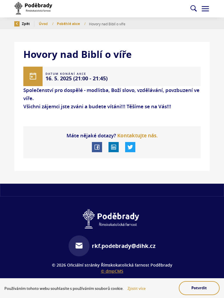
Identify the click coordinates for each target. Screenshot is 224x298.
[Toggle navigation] (205, 8)
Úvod (44, 23)
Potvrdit (199, 287)
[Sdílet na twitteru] (130, 147)
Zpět (25, 23)
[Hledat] (194, 9)
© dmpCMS (112, 271)
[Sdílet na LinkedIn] (113, 147)
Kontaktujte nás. (137, 135)
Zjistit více (136, 288)
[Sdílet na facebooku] (97, 147)
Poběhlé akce (69, 23)
